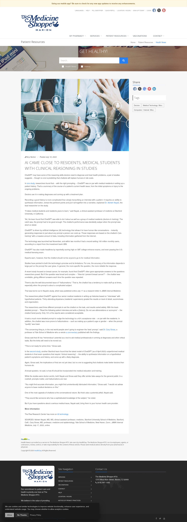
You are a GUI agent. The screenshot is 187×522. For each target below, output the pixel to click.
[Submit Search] (123, 60)
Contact (157, 35)
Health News (70, 66)
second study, (35, 351)
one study (31, 183)
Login (149, 10)
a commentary (72, 332)
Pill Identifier (97, 10)
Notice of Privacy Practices (69, 500)
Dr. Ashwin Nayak (112, 202)
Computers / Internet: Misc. (144, 110)
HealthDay (38, 450)
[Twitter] (160, 518)
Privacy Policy (35, 515)
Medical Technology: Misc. (153, 105)
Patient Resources (116, 35)
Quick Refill (110, 10)
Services (95, 35)
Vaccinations (140, 35)
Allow (9, 515)
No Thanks (22, 515)
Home (133, 42)
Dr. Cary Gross (109, 329)
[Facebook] (156, 518)
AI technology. (63, 414)
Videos (87, 66)
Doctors (137, 105)
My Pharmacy (76, 35)
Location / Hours (124, 10)
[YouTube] (164, 518)
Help (88, 10)
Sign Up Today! (138, 10)
